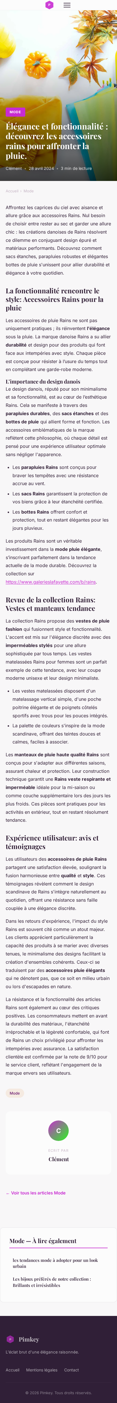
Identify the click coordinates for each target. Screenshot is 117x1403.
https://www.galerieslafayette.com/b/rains (51, 582)
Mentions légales (41, 1369)
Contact (71, 1369)
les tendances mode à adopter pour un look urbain (55, 1263)
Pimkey (29, 1339)
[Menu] (67, 5)
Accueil (12, 191)
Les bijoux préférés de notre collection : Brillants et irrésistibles (52, 1282)
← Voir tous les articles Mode (36, 1193)
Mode (15, 112)
